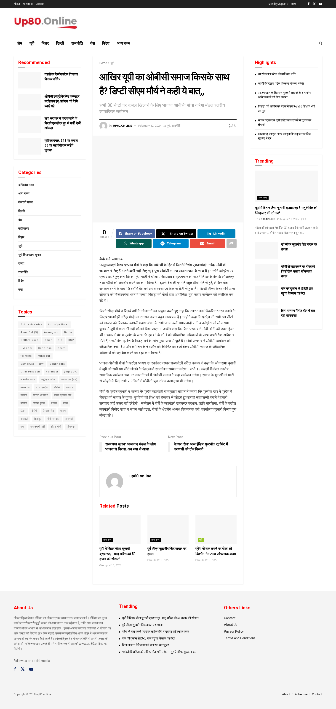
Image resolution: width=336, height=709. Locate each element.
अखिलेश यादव (26, 185)
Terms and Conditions (240, 638)
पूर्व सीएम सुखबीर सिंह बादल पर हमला (142, 625)
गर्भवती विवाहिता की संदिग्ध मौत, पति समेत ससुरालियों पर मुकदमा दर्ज (159, 652)
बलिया (54, 403)
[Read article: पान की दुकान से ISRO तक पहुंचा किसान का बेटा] (266, 294)
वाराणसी (69, 418)
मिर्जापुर (37, 418)
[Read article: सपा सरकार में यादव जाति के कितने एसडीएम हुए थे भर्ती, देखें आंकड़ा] (29, 124)
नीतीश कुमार (39, 403)
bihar (48, 340)
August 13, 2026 (111, 565)
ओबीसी (57, 387)
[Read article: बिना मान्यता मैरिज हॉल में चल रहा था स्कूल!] (266, 316)
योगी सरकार (53, 418)
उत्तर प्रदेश (42, 387)
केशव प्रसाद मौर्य (63, 395)
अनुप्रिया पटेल (48, 379)
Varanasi (52, 371)
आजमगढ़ (25, 387)
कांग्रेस (70, 387)
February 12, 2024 (149, 125)
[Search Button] (320, 43)
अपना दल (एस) (69, 379)
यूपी (31, 43)
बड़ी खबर (23, 228)
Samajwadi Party (32, 363)
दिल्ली (60, 43)
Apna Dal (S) (29, 332)
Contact (40, 3)
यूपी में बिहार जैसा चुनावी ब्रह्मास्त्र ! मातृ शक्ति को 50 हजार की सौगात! (117, 553)
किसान (24, 395)
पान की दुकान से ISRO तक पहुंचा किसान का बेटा (148, 638)
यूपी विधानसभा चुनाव (29, 255)
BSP (71, 340)
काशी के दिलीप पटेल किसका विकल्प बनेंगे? (281, 83)
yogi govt (70, 371)
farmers (26, 355)
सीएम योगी (56, 426)
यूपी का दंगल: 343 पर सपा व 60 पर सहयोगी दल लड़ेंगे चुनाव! (61, 145)
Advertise (28, 3)
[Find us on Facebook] (308, 4)
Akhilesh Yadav (31, 324)
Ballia (68, 332)
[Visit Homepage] (46, 23)
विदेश (105, 43)
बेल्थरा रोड (48, 410)
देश (92, 43)
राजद (21, 263)
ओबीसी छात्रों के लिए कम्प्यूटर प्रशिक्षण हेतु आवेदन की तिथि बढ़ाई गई (62, 101)
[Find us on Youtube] (320, 4)
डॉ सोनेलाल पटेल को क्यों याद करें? (277, 74)
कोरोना (24, 403)
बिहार (45, 43)
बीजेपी (34, 410)
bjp (60, 340)
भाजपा (63, 410)
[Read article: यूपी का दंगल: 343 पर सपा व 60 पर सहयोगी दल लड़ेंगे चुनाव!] (29, 146)
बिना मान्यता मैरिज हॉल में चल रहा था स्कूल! (145, 645)
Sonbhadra (57, 363)
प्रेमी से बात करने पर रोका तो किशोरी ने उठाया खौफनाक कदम (298, 271)
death (62, 348)
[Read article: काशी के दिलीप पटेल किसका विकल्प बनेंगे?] (29, 80)
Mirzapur (44, 355)
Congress (45, 348)
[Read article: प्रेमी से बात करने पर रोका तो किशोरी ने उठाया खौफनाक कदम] (216, 529)
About (17, 3)
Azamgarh (51, 332)
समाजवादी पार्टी (37, 426)
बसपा (65, 403)
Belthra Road (30, 340)
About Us (230, 624)
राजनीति (77, 43)
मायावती (24, 418)
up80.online (122, 125)
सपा (20, 289)
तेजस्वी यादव (25, 202)
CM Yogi (26, 348)
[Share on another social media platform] (232, 243)
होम (19, 43)
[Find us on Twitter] (314, 4)
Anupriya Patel (58, 324)
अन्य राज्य (123, 43)
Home (103, 63)
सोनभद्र (71, 426)
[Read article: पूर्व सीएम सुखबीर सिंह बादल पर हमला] (168, 529)
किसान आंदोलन (40, 395)
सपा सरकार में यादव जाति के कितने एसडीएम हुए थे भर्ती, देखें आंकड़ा (63, 123)
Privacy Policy (234, 631)
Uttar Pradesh (30, 371)
